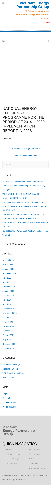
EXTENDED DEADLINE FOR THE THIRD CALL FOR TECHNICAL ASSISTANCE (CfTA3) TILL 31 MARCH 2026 (24, 206)
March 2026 (7, 265)
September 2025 (9, 273)
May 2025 (6, 278)
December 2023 (9, 309)
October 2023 (8, 318)
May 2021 (6, 340)
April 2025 (7, 282)
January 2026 (8, 269)
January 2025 (8, 291)
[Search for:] (25, 165)
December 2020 (9, 344)
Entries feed (7, 398)
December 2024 (9, 295)
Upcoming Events (10, 369)
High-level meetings (11, 364)
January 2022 (8, 331)
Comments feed (9, 402)
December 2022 (9, 326)
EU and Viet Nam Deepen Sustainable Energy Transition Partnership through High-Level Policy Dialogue (23, 186)
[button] (48, 27)
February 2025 (8, 287)
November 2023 (9, 313)
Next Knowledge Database (26, 156)
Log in (5, 394)
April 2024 (7, 304)
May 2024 (6, 300)
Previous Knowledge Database (26, 148)
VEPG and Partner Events (13, 373)
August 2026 (8, 260)
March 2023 (7, 322)
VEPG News (8, 378)
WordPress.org (9, 407)
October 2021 (8, 335)
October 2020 (8, 348)
